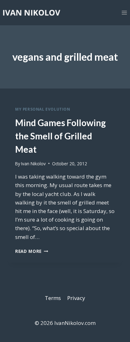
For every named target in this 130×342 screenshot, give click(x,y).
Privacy (76, 298)
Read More (31, 251)
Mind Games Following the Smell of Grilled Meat (60, 136)
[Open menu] (124, 12)
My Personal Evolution (42, 109)
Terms (53, 298)
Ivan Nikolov (33, 164)
